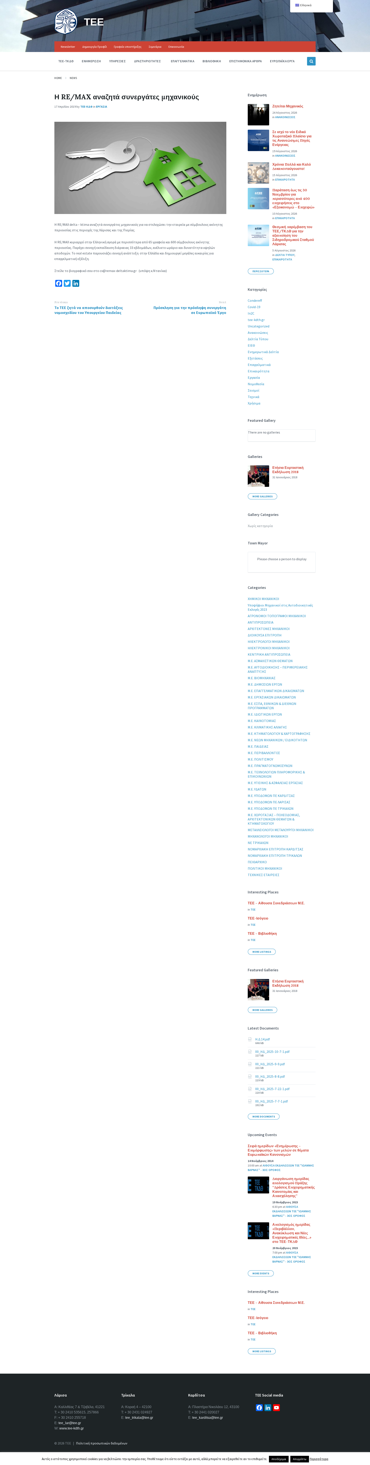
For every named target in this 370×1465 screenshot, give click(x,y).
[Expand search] (311, 61)
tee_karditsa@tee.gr (207, 1417)
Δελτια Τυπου (284, 255)
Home (58, 78)
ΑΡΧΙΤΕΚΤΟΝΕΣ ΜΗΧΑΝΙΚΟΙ (269, 629)
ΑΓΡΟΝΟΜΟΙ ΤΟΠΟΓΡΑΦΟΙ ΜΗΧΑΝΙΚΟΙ (277, 616)
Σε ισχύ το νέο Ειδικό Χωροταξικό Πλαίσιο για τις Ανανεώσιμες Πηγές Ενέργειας (292, 138)
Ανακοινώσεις (258, 332)
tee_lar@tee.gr (69, 1423)
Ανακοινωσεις (285, 117)
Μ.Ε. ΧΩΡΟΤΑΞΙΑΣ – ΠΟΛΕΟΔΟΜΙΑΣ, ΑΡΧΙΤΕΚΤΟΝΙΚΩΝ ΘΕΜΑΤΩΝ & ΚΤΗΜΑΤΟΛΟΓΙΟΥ (274, 819)
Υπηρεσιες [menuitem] (117, 61)
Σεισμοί (253, 390)
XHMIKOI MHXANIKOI (263, 599)
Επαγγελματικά (259, 365)
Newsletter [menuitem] (68, 47)
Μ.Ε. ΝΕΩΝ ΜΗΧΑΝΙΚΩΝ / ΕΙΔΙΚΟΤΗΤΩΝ (277, 740)
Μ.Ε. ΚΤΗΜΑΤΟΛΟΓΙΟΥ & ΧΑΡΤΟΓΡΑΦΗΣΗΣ (279, 733)
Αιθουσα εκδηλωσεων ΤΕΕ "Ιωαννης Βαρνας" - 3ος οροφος (291, 1211)
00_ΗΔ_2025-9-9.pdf (270, 1064)
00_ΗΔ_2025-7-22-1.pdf (272, 1089)
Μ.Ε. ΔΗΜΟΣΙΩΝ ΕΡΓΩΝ (265, 684)
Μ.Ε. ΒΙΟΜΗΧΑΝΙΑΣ (262, 678)
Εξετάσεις (255, 358)
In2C (251, 313)
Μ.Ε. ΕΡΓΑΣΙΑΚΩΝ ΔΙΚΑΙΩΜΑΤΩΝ (272, 697)
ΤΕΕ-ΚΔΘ (86, 106)
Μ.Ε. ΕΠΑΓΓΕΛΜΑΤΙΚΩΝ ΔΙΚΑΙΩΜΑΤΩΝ (276, 691)
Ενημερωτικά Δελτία (263, 352)
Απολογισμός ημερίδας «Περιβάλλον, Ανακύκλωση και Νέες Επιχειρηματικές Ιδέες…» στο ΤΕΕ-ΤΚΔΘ (291, 1233)
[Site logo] (66, 33)
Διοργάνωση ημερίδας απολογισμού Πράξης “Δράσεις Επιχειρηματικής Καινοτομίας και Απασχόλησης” (293, 1187)
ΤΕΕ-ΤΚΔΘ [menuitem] (65, 61)
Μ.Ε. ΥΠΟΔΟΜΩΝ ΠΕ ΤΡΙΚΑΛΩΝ (271, 808)
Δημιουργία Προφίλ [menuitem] (94, 47)
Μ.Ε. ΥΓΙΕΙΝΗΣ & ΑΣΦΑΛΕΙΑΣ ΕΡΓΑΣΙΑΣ (275, 783)
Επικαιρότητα (258, 371)
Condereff (255, 300)
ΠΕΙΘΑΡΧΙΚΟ (257, 862)
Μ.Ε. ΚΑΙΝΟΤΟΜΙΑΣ (262, 721)
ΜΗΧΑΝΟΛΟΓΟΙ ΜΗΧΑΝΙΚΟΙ (268, 836)
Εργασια (101, 106)
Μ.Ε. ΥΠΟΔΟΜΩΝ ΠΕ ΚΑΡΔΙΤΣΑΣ (271, 795)
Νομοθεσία (256, 384)
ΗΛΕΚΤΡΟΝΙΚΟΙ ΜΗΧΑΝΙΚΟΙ (269, 648)
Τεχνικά (253, 397)
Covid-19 (254, 307)
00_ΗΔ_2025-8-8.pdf (270, 1076)
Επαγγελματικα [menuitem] (182, 61)
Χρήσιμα (254, 403)
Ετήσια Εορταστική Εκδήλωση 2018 (288, 469)
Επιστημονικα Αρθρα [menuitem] (245, 61)
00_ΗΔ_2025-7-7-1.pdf (271, 1101)
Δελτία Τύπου (258, 339)
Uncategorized (258, 326)
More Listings (261, 951)
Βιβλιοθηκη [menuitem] (212, 61)
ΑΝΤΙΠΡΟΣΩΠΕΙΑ (260, 622)
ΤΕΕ (94, 21)
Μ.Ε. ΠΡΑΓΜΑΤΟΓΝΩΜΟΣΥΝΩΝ (270, 766)
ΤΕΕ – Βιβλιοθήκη (262, 933)
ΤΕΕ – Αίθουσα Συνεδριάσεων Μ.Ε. (276, 903)
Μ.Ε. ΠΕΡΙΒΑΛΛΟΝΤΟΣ (264, 753)
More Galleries (262, 496)
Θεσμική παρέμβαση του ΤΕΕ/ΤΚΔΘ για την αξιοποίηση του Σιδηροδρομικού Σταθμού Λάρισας (293, 235)
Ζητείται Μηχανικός (287, 106)
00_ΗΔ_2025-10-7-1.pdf (272, 1051)
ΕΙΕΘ (251, 345)
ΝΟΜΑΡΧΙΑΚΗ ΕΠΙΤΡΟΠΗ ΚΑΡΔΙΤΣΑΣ (275, 849)
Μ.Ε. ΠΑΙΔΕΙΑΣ (258, 746)
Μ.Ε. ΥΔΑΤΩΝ (257, 789)
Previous (61, 302)
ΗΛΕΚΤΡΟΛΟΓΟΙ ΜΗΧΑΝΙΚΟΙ (269, 641)
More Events (260, 1273)
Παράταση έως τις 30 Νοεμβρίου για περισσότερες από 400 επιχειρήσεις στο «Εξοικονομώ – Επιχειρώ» (293, 198)
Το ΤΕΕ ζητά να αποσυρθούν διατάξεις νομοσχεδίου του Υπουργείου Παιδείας (88, 310)
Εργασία (254, 377)
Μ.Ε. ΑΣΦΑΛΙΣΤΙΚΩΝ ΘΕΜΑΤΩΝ (270, 661)
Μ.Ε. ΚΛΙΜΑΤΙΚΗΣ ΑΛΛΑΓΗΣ (267, 727)
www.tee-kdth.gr (71, 1428)
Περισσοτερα (260, 271)
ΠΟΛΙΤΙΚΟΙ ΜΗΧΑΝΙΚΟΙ (265, 868)
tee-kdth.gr (256, 320)
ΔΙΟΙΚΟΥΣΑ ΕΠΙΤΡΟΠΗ (265, 635)
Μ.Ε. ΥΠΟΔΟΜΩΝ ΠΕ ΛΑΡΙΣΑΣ (269, 802)
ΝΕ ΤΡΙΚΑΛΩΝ (258, 843)
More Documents (263, 1116)
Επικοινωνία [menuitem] (176, 47)
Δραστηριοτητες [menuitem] (147, 61)
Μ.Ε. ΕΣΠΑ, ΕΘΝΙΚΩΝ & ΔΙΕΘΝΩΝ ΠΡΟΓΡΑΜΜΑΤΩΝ (272, 705)
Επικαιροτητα (285, 179)
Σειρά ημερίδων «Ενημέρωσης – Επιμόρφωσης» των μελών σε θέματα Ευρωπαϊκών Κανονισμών (278, 1150)
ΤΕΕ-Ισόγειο (258, 918)
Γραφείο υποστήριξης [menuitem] (128, 47)
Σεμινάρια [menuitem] (155, 47)
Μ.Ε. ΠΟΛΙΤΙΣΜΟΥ (260, 759)
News (73, 78)
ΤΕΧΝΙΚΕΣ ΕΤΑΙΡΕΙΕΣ (263, 875)
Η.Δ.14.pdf (262, 1039)
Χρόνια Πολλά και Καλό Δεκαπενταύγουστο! (291, 166)
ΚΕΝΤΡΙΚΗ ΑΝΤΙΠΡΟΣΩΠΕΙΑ (269, 654)
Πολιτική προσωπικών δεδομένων (101, 1443)
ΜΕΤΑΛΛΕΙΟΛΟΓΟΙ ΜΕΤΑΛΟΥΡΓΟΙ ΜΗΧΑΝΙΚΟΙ (281, 830)
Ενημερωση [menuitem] (91, 61)
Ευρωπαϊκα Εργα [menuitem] (282, 61)
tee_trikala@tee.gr (139, 1417)
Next (222, 302)
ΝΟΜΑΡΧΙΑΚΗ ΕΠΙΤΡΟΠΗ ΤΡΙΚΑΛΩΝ (275, 855)
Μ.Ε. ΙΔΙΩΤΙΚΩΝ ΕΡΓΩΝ (265, 714)
